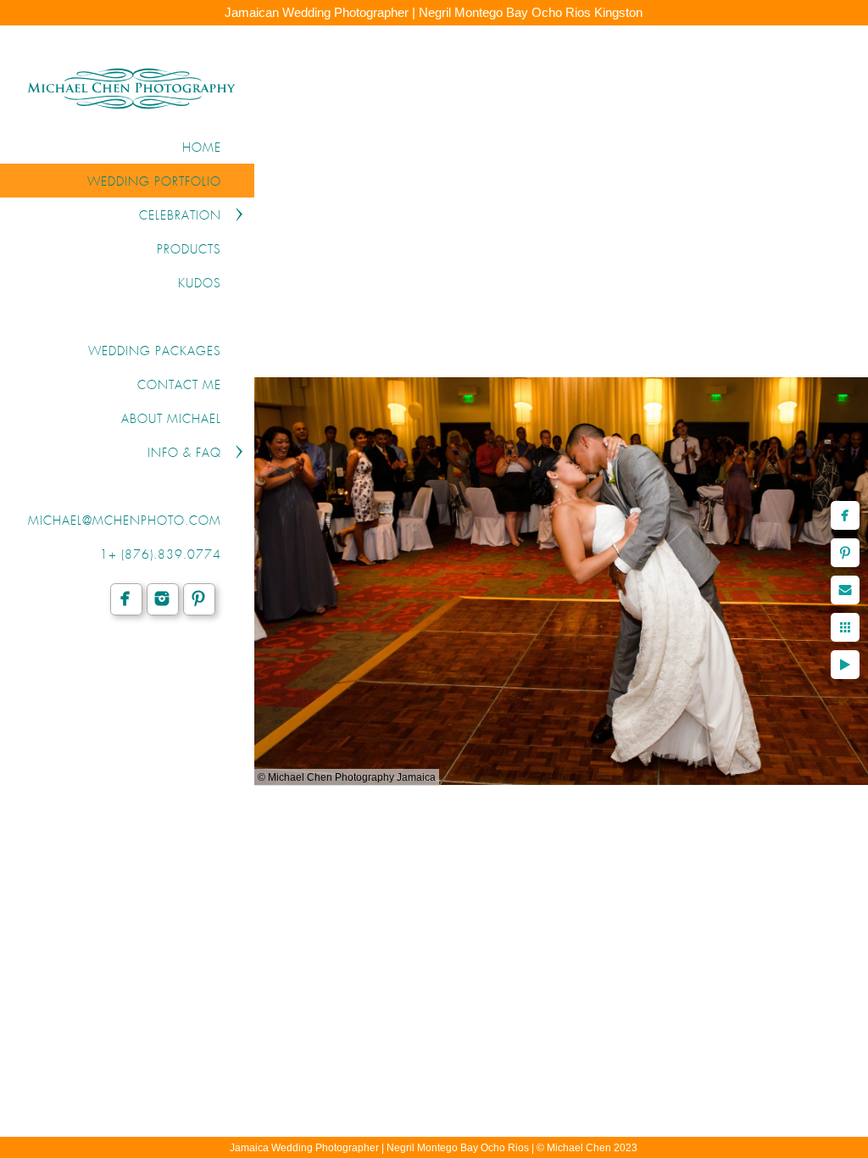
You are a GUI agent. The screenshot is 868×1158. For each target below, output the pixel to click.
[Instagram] (162, 598)
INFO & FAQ (184, 453)
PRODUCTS (189, 250)
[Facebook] (126, 598)
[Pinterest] (199, 598)
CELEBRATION (180, 216)
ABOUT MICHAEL (171, 419)
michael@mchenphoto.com (124, 521)
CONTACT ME (179, 385)
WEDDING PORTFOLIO (154, 182)
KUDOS (199, 284)
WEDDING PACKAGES (154, 352)
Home (201, 148)
